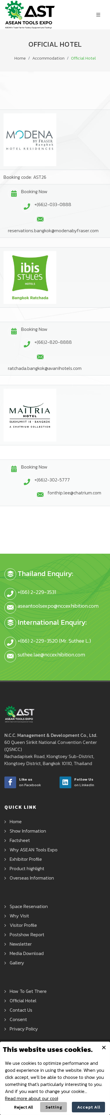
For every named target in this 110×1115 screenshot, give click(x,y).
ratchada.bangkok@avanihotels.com (45, 368)
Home (20, 58)
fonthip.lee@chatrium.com (74, 492)
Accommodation (48, 58)
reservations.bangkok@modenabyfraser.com (53, 230)
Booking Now (34, 191)
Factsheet (20, 840)
